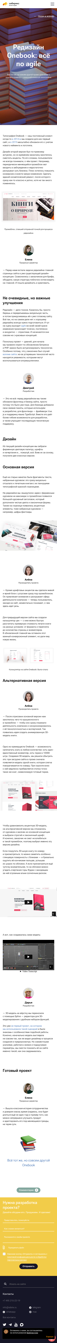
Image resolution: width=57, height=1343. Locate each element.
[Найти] (5, 1283)
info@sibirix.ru (10, 1307)
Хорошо (49, 1336)
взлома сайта (10, 354)
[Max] (21, 1325)
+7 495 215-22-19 (11, 1300)
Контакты (8, 1293)
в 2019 (13, 142)
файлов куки (32, 1333)
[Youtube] (16, 1326)
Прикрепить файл (16, 1248)
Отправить (29, 1266)
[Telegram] (10, 1325)
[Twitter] (4, 1325)
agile (23, 325)
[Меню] (52, 4)
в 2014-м (16, 139)
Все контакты (9, 1317)
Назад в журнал (46, 16)
